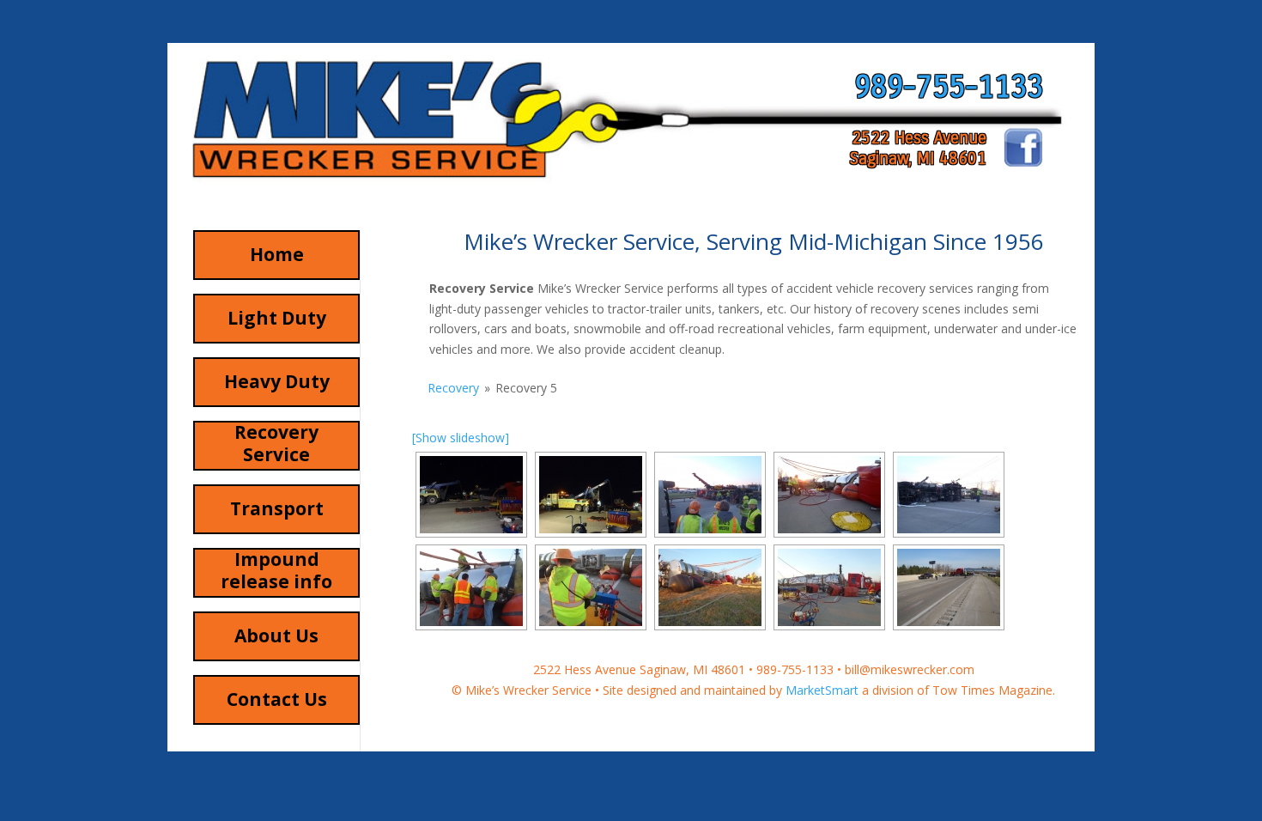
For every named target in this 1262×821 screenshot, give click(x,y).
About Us (276, 635)
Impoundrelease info (276, 570)
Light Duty (277, 318)
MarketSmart (822, 690)
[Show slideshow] (460, 437)
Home (277, 254)
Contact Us (277, 699)
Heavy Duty (277, 381)
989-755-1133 (948, 87)
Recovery (453, 388)
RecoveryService (276, 443)
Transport (277, 508)
